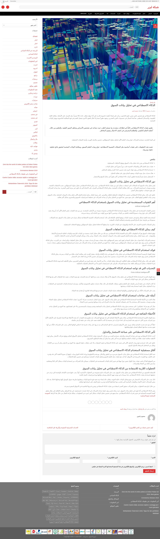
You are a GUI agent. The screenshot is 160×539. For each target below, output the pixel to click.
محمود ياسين (135, 111)
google (59, 494)
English (83, 13)
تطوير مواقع (33, 86)
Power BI (61, 503)
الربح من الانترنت (32, 58)
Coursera (75, 494)
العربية (6, 1)
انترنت (118, 13)
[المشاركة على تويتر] (103, 402)
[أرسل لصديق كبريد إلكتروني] (100, 402)
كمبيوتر (35, 125)
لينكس (35, 132)
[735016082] (5, 13)
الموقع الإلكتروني (75, 457)
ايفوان (35, 72)
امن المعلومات (32, 61)
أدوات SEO (52, 509)
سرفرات (34, 100)
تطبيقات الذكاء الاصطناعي (71, 522)
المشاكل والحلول (113, 499)
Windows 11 (74, 509)
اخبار (144, 13)
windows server (65, 509)
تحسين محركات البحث (72, 519)
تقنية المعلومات (136, 13)
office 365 (45, 500)
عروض (35, 111)
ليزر (36, 128)
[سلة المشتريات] (2, 7)
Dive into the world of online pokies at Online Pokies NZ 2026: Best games (20, 166)
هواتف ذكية (126, 13)
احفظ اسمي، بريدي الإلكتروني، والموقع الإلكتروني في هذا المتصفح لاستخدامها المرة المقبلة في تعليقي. (122, 466)
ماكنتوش (34, 136)
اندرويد (35, 68)
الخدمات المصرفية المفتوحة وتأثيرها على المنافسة (62, 427)
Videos (70, 506)
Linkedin (59, 497)
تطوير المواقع (114, 506)
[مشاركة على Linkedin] (93, 402)
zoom (58, 509)
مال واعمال (152, 102)
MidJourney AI (53, 500)
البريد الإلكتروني (112, 457)
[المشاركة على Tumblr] (89, 402)
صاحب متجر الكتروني (30, 104)
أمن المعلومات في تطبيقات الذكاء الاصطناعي (23, 174)
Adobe (76, 491)
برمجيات (34, 79)
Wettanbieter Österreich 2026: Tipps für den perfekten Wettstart (22, 185)
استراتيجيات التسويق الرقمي (70, 512)
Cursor (69, 494)
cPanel (35, 36)
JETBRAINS (74, 497)
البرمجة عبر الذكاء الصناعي (29, 50)
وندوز (35, 150)
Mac (54, 497)
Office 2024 (75, 503)
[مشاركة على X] (106, 402)
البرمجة (116, 492)
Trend (48, 503)
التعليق (152, 442)
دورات (35, 97)
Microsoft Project (73, 500)
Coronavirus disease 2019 (28, 170)
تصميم (35, 82)
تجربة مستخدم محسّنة (61, 516)
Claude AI (45, 491)
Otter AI (68, 503)
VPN (57, 506)
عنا (107, 13)
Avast (58, 491)
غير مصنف (34, 114)
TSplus (76, 506)
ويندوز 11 (34, 153)
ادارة (35, 47)
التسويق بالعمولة (99, 13)
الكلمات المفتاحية (73, 516)
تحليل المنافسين (60, 519)
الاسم (153, 457)
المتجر (150, 13)
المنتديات (112, 13)
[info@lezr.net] (9, 13)
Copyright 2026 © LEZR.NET (73, 536)
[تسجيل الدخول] (7, 7)
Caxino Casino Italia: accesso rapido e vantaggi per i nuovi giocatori (19, 179)
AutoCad (70, 491)
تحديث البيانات (50, 516)
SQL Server (54, 503)
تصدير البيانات (50, 519)
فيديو (35, 121)
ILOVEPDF (53, 494)
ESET (64, 494)
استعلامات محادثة (56, 512)
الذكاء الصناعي (32, 54)
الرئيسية (156, 13)
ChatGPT (52, 491)
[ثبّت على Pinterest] (96, 402)
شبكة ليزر (153, 7)
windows (51, 506)
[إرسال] (21, 7)
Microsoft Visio (63, 500)
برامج (35, 75)
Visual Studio (63, 506)
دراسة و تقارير (32, 93)
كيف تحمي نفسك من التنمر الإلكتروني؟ (141, 427)
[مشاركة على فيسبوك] (110, 402)
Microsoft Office (47, 497)
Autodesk (63, 491)
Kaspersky (66, 497)
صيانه (35, 107)
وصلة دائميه (123, 409)
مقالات (35, 143)
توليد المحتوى (58, 522)
